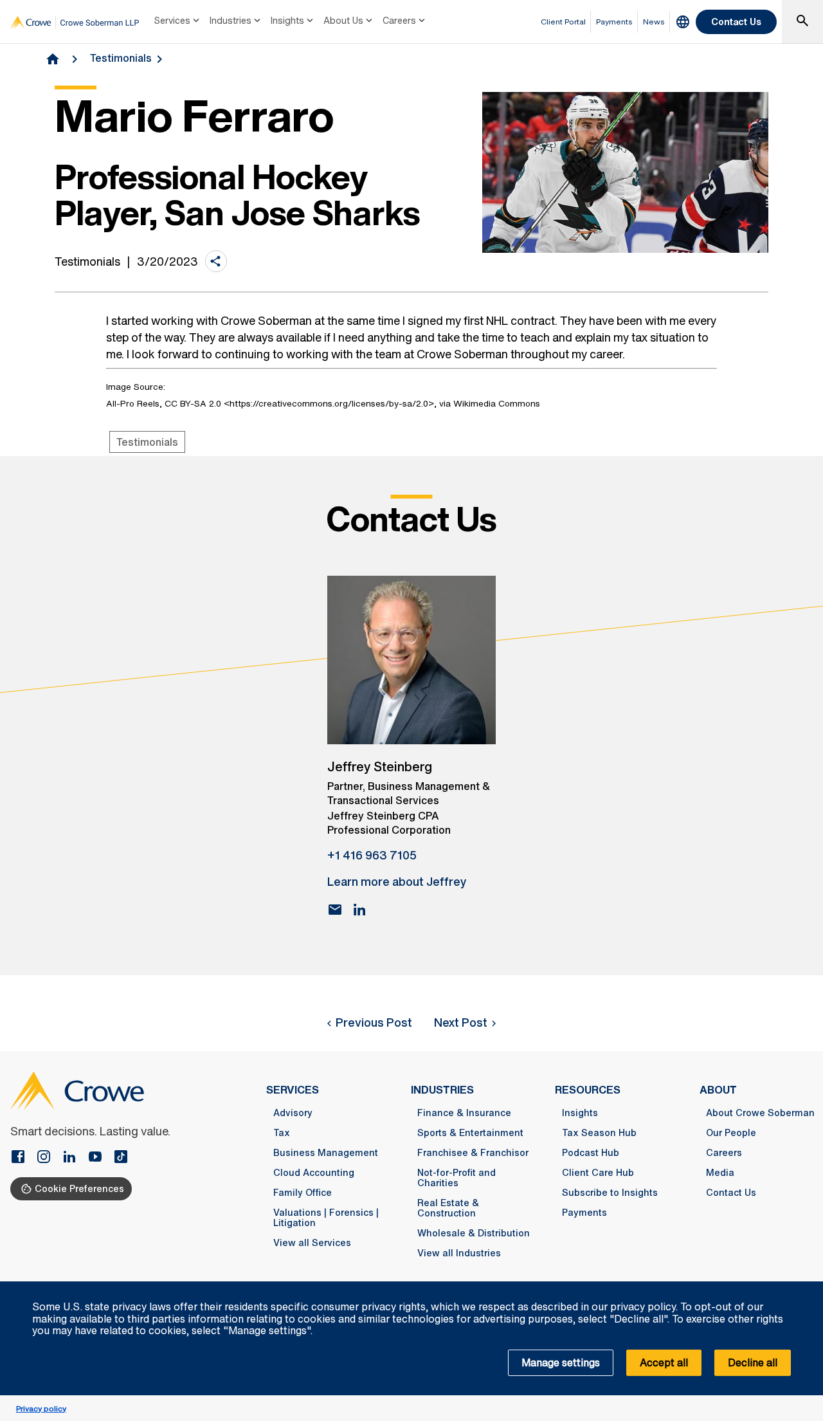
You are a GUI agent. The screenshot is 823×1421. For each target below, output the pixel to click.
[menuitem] (178, 22)
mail (335, 909)
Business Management (325, 1153)
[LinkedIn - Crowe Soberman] (74, 1158)
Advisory (292, 1113)
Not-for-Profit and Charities (456, 1178)
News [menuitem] (654, 21)
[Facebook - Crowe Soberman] (23, 1158)
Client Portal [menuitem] (563, 21)
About (718, 1089)
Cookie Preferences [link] (79, 1188)
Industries (230, 20)
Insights (287, 20)
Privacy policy (41, 1408)
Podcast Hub (590, 1153)
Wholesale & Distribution (473, 1233)
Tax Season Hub (599, 1133)
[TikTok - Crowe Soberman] (121, 1158)
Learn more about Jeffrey (396, 881)
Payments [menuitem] (614, 21)
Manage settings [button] (560, 1362)
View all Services (312, 1243)
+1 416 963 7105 (372, 855)
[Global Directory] (683, 22)
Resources (587, 1089)
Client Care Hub (598, 1173)
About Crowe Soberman (760, 1113)
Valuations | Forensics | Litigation (326, 1217)
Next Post (460, 1022)
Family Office (302, 1192)
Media (720, 1173)
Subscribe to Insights (610, 1192)
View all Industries (459, 1253)
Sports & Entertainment (470, 1133)
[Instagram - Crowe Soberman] (49, 1158)
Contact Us (736, 21)
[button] (806, 1288)
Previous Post (374, 1022)
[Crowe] (74, 22)
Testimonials (121, 58)
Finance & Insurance (464, 1113)
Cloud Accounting (313, 1173)
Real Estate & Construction (448, 1208)
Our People (731, 1133)
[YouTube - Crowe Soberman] (100, 1158)
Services (172, 20)
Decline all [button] (752, 1362)
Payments (584, 1212)
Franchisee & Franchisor (473, 1153)
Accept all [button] (664, 1362)
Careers (399, 20)
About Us (343, 20)
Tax (281, 1133)
